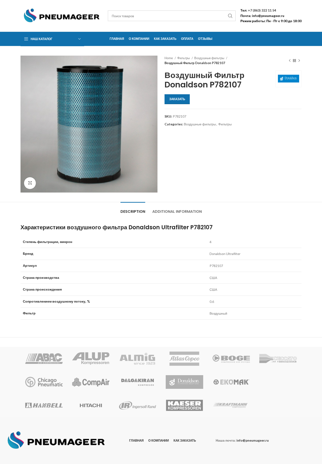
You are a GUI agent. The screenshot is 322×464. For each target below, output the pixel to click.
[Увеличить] (30, 183)
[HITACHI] (90, 405)
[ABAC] (44, 358)
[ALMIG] (137, 358)
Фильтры (183, 58)
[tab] (132, 209)
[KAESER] (184, 405)
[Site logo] (62, 15)
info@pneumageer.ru (268, 16)
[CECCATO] (278, 358)
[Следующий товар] (299, 60)
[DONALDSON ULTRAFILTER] (184, 382)
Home (169, 58)
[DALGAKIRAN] (137, 382)
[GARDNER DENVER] (278, 382)
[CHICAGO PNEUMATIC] (44, 382)
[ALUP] (90, 358)
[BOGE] (231, 358)
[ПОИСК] (230, 15)
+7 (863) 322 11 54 (262, 10)
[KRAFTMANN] (231, 405)
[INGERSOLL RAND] (137, 405)
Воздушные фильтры (209, 58)
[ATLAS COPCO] (184, 358)
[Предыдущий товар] (289, 60)
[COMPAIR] (90, 382)
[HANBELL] (44, 405)
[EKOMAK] (231, 382)
